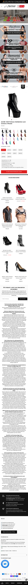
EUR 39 (3, 153)
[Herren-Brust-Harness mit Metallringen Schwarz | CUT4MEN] (21, 214)
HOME (2, 583)
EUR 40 (9, 153)
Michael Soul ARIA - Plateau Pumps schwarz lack (7, 252)
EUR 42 (20, 153)
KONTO (7, 583)
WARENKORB (19, 583)
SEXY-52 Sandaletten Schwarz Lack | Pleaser (21, 251)
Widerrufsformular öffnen (9, 532)
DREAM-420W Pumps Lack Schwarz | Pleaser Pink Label (21, 278)
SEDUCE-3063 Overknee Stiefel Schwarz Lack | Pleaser (7, 278)
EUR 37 (14, 150)
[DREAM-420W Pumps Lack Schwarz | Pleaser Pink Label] (21, 267)
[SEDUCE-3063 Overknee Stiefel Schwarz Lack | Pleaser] (7, 267)
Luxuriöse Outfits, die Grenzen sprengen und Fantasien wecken (14, 62)
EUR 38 (20, 150)
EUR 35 (3, 150)
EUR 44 (9, 156)
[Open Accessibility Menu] (26, 579)
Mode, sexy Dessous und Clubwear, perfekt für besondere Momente (14, 47)
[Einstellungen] (25, 6)
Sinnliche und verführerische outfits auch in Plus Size (14, 33)
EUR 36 (9, 150)
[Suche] (3, 6)
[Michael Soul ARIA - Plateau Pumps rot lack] (21, 188)
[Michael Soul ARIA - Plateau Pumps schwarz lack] (7, 240)
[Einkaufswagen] (26, 6)
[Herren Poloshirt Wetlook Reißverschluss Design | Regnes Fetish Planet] (7, 214)
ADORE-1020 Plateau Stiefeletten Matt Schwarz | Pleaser (7, 199)
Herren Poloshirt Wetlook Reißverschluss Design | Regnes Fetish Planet (7, 225)
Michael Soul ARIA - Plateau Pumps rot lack (20, 198)
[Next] (27, 87)
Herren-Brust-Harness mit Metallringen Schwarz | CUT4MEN (21, 225)
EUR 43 (3, 156)
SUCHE (25, 583)
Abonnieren (23, 298)
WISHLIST (13, 583)
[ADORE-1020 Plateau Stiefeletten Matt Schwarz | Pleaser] (7, 188)
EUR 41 (14, 153)
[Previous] (1, 87)
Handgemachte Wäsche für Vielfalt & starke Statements (14, 77)
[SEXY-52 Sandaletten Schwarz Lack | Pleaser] (21, 240)
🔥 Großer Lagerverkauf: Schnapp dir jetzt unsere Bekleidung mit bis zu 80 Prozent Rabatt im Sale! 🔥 (14, 2)
